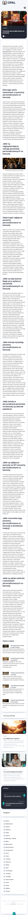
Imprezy (8, 835)
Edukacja (8, 829)
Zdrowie (8, 891)
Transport (8, 873)
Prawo (7, 856)
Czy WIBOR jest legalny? (11, 738)
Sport (7, 867)
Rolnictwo (8, 862)
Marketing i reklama (11, 838)
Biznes (5, 28)
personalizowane (7, 51)
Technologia (9, 870)
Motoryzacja (9, 844)
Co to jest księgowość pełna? (13, 772)
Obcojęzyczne (9, 850)
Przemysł (8, 859)
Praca (7, 853)
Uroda (7, 882)
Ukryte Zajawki (9, 879)
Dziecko (8, 826)
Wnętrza (8, 888)
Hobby (7, 832)
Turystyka (8, 876)
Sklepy (7, 864)
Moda (7, 841)
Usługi (7, 885)
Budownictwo (9, 823)
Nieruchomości (10, 847)
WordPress (13, 904)
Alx (22, 904)
